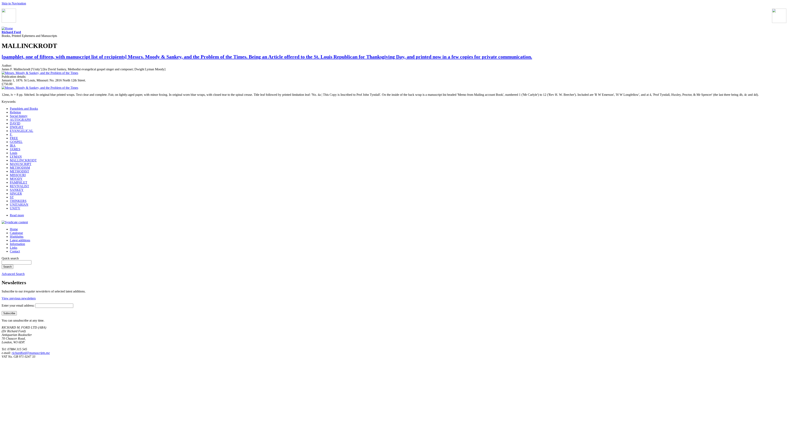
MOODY (16, 178)
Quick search (10, 258)
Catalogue (16, 233)
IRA (13, 145)
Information (17, 244)
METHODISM (20, 167)
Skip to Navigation (14, 3)
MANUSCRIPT (20, 164)
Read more (17, 215)
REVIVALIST (19, 186)
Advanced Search (13, 274)
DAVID (15, 123)
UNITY (15, 208)
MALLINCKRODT (23, 160)
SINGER (16, 193)
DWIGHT (16, 127)
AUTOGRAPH (20, 119)
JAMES (15, 149)
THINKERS (18, 201)
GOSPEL (16, 142)
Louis (13, 153)
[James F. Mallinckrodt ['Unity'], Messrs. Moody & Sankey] (40, 73)
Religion (15, 112)
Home (14, 229)
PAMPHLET (18, 182)
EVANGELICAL (21, 130)
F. (11, 134)
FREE (14, 138)
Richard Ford (11, 32)
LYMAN (16, 156)
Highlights (16, 236)
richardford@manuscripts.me (31, 353)
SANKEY (17, 190)
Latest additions (20, 240)
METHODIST (19, 171)
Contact (15, 251)
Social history (18, 116)
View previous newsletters (19, 298)
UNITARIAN (19, 204)
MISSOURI (18, 175)
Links (13, 247)
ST (12, 197)
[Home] (7, 28)
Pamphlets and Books (24, 108)
